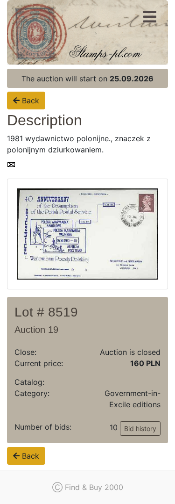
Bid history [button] (140, 428)
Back (29, 100)
